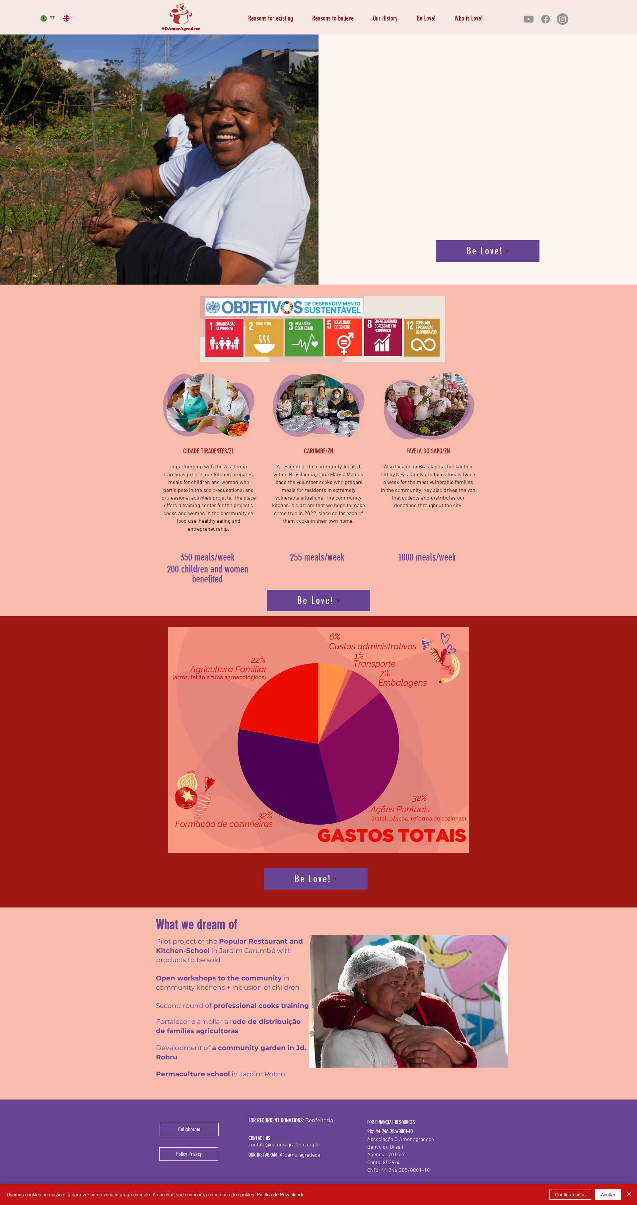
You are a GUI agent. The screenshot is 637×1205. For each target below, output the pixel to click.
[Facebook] (545, 19)
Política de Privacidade (281, 1194)
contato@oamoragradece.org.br (284, 1145)
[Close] (629, 1194)
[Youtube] (528, 19)
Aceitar (608, 1194)
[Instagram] (562, 19)
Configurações (570, 1194)
